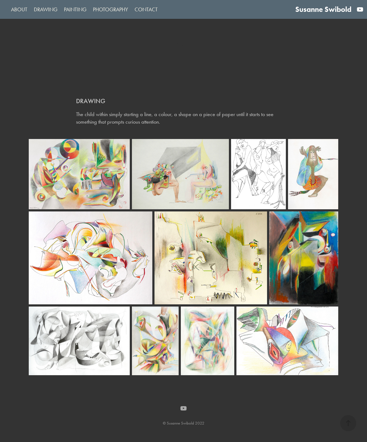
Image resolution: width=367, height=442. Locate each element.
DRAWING (45, 9)
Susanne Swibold (323, 9)
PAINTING (75, 9)
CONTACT (146, 9)
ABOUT (19, 9)
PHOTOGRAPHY (110, 9)
